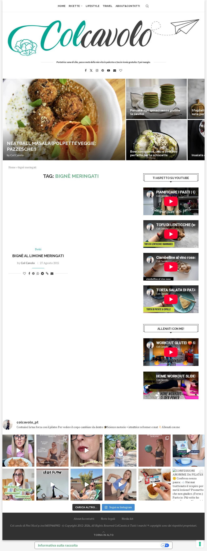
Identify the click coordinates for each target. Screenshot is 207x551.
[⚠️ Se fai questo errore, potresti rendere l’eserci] (120, 485)
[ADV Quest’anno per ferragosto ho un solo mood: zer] (18, 485)
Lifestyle (92, 6)
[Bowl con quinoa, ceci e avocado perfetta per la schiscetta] (156, 140)
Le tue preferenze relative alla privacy (121, 545)
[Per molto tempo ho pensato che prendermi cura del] (120, 450)
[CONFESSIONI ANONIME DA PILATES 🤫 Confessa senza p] (189, 485)
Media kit (127, 519)
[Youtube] (108, 70)
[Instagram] (97, 70)
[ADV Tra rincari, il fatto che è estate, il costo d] (86, 485)
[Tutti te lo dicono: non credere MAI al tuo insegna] (154, 450)
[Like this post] (24, 273)
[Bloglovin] (120, 70)
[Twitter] (91, 70)
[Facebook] (86, 70)
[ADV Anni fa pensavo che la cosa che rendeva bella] (154, 485)
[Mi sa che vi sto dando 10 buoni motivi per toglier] (52, 450)
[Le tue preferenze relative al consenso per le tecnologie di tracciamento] (200, 544)
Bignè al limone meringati (38, 256)
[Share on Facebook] (29, 273)
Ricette (74, 6)
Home (61, 6)
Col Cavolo (17, 155)
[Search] (147, 6)
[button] (9, 119)
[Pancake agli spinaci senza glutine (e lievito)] (156, 99)
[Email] (114, 70)
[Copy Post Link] (47, 273)
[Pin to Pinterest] (33, 273)
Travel (107, 6)
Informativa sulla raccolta (58, 545)
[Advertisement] (70, 213)
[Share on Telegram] (42, 273)
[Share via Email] (52, 273)
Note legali (108, 519)
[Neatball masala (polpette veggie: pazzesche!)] (64, 119)
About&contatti (128, 6)
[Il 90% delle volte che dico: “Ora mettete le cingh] (52, 485)
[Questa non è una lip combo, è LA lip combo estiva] (86, 450)
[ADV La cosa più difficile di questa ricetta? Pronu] (189, 450)
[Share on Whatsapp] (38, 273)
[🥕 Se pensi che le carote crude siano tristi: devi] (18, 450)
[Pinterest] (102, 70)
